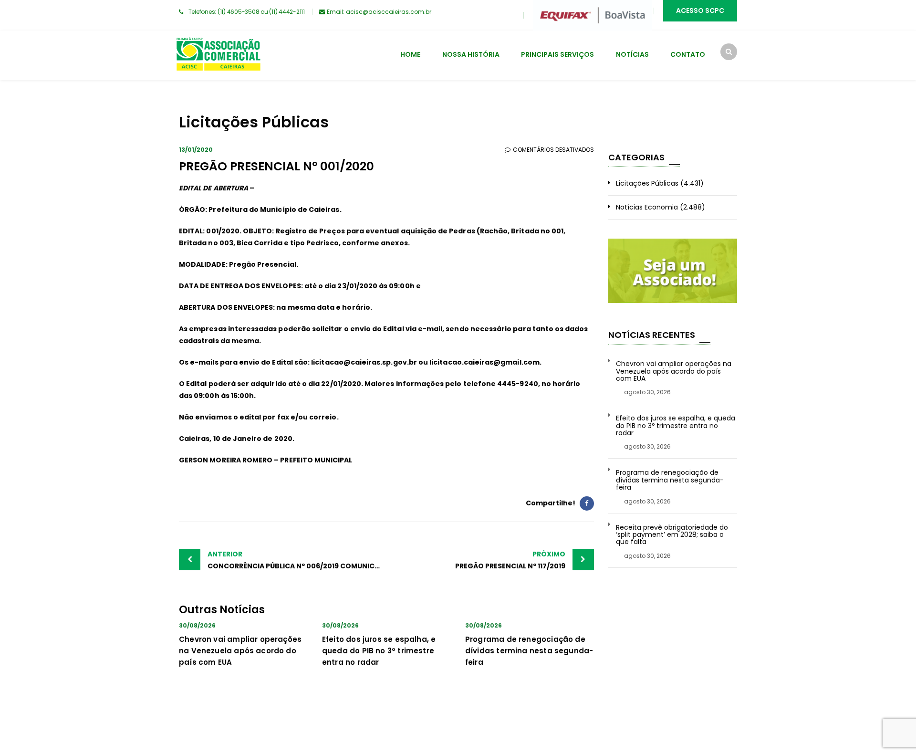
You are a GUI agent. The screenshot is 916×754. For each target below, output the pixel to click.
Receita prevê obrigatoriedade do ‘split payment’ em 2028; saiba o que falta (672, 535)
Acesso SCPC (700, 10)
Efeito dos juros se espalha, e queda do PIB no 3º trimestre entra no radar (379, 650)
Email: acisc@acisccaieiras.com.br (379, 12)
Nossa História (471, 54)
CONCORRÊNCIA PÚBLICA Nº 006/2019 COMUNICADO (297, 560)
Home (410, 54)
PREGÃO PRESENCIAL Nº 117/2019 (510, 560)
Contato (687, 54)
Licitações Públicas (647, 183)
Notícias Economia (647, 207)
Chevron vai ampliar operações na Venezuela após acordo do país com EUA (240, 650)
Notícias (632, 54)
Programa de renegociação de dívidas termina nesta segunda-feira (529, 650)
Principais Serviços (557, 54)
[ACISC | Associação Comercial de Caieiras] (218, 55)
